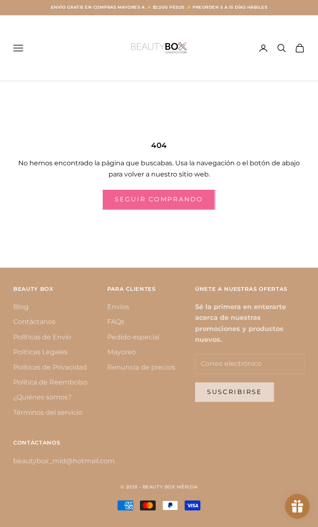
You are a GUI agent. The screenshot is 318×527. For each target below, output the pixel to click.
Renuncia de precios (141, 367)
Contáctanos (34, 322)
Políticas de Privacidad (50, 367)
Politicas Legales (40, 352)
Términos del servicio (47, 412)
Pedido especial (133, 337)
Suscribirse (234, 392)
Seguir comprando (159, 199)
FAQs (115, 322)
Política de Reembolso (50, 382)
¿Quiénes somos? (42, 397)
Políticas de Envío (42, 337)
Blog (21, 307)
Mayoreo (121, 352)
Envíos (118, 307)
